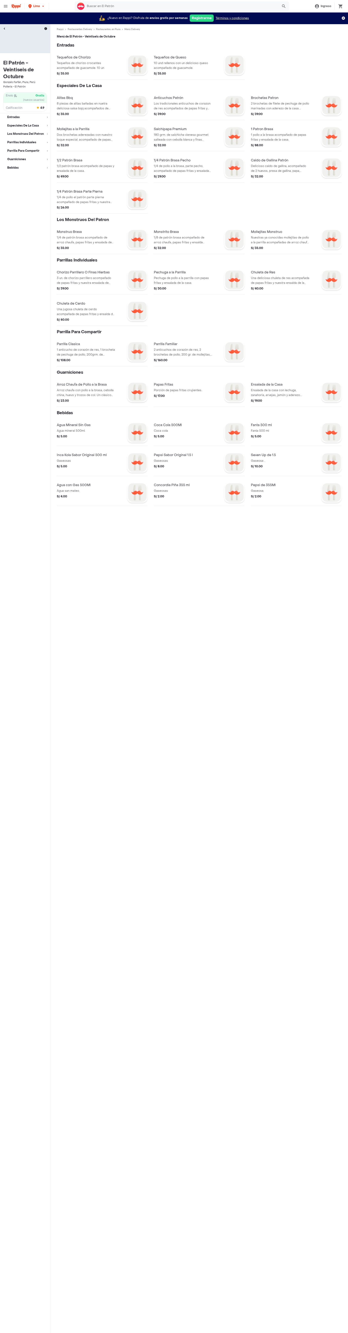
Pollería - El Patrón (14, 86)
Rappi (60, 29)
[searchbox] (181, 6)
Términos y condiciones (232, 18)
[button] (37, 6)
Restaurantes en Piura (108, 29)
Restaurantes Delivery (80, 29)
